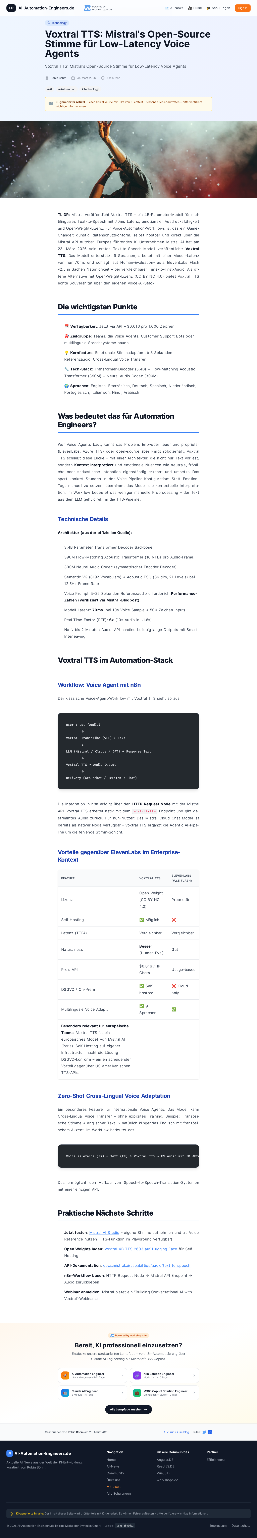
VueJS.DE (164, 1473)
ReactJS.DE (165, 1466)
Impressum (218, 1526)
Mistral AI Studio (104, 1232)
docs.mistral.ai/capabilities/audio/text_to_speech (147, 1265)
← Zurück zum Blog (176, 1432)
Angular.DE (165, 1460)
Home (111, 1460)
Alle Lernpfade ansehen (126, 1409)
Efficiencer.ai (216, 1460)
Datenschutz (241, 1526)
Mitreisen (113, 1487)
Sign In (242, 8)
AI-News (113, 1466)
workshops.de (167, 1480)
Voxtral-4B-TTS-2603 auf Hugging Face (141, 1249)
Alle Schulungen (119, 1493)
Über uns (113, 1480)
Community (115, 1473)
